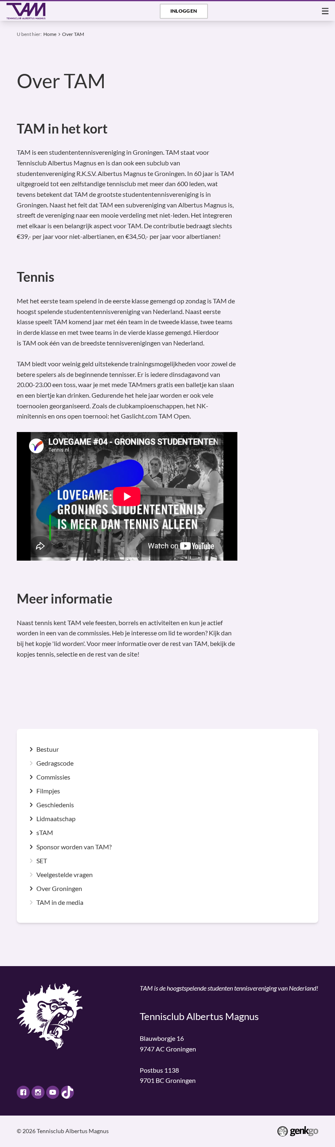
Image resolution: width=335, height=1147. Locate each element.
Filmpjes (48, 791)
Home (49, 34)
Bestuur (47, 749)
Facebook (23, 1092)
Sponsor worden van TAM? (74, 847)
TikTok (67, 1092)
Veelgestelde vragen (64, 874)
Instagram (38, 1092)
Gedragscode (55, 763)
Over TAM (73, 34)
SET (41, 860)
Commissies (53, 777)
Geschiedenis (55, 804)
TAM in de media (59, 902)
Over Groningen (59, 888)
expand (31, 749)
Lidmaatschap (56, 818)
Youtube (52, 1092)
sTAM (44, 832)
